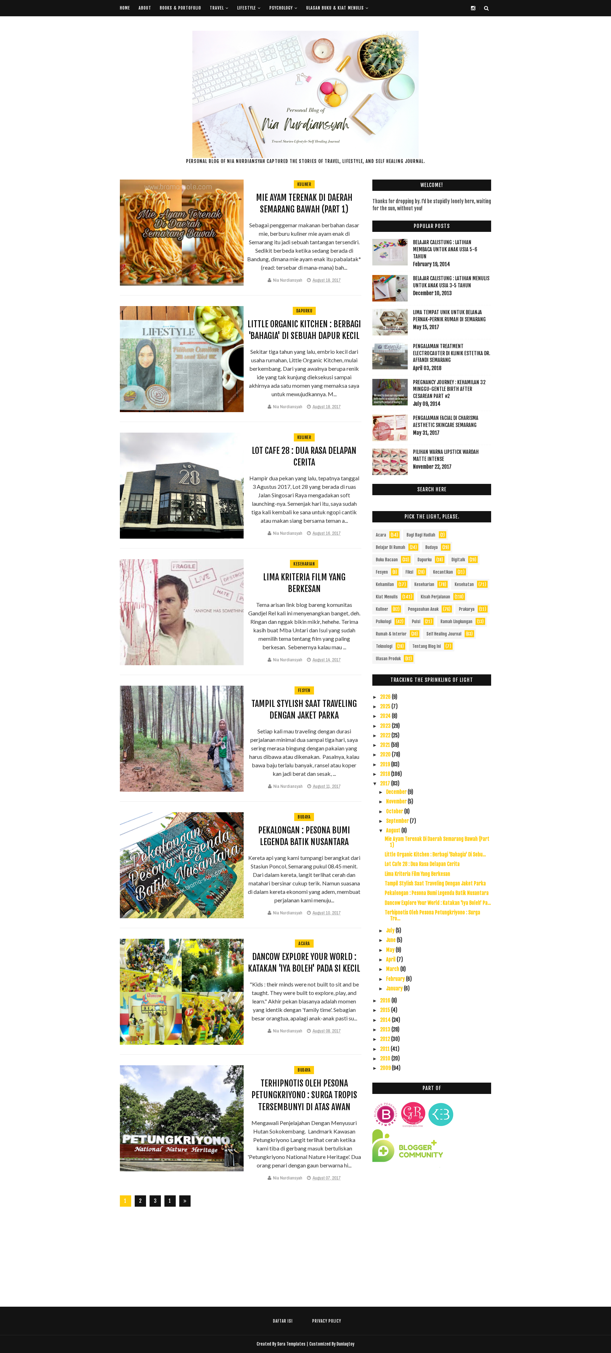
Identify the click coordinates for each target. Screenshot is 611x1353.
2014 (386, 1020)
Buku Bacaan (387, 559)
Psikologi (383, 621)
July (391, 930)
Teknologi (384, 646)
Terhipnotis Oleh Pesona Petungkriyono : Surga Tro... (432, 915)
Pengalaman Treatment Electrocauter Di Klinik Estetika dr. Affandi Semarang (451, 353)
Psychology (281, 8)
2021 (385, 745)
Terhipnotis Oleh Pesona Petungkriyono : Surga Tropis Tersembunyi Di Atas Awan (304, 1095)
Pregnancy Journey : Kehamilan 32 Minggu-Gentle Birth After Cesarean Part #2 (449, 389)
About (145, 8)
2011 (385, 1049)
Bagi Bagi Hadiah (421, 535)
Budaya (304, 817)
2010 (385, 1058)
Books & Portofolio (180, 8)
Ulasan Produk (388, 658)
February (396, 979)
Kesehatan (464, 584)
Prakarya (467, 609)
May (391, 950)
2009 (386, 1068)
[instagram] (473, 8)
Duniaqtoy (345, 1344)
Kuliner (304, 184)
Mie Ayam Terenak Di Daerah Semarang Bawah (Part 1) (437, 842)
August (393, 830)
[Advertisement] (431, 1236)
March (393, 969)
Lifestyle (246, 8)
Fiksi (409, 572)
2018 (385, 774)
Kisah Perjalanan (435, 596)
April (391, 959)
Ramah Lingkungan (456, 621)
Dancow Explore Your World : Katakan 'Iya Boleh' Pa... (438, 903)
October (395, 811)
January (395, 988)
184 (170, 1202)
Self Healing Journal (443, 634)
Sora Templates (291, 1344)
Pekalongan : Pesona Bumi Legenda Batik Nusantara (437, 893)
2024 (386, 716)
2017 (385, 783)
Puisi (416, 621)
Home (125, 8)
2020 (386, 754)
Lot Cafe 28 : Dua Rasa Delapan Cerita (422, 864)
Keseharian (304, 564)
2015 (385, 1010)
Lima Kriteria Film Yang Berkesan (417, 874)
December (397, 792)
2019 (385, 764)
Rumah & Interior (391, 634)
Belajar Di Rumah (390, 547)
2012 (385, 1039)
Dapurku (304, 311)
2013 (385, 1029)
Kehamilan (385, 584)
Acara (304, 943)
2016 (385, 1000)
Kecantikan (443, 572)
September (398, 821)
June (391, 940)
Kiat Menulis (387, 596)
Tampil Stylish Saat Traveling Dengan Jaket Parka (435, 883)
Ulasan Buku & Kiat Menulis (335, 8)
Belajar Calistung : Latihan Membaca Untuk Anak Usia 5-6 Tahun (445, 249)
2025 (385, 706)
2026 (386, 697)
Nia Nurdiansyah (287, 280)
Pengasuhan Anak (423, 609)
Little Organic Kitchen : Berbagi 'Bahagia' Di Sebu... (435, 854)
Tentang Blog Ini (426, 646)
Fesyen (304, 690)
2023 (386, 726)
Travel (217, 8)
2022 (385, 735)
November (397, 801)
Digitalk (458, 559)
